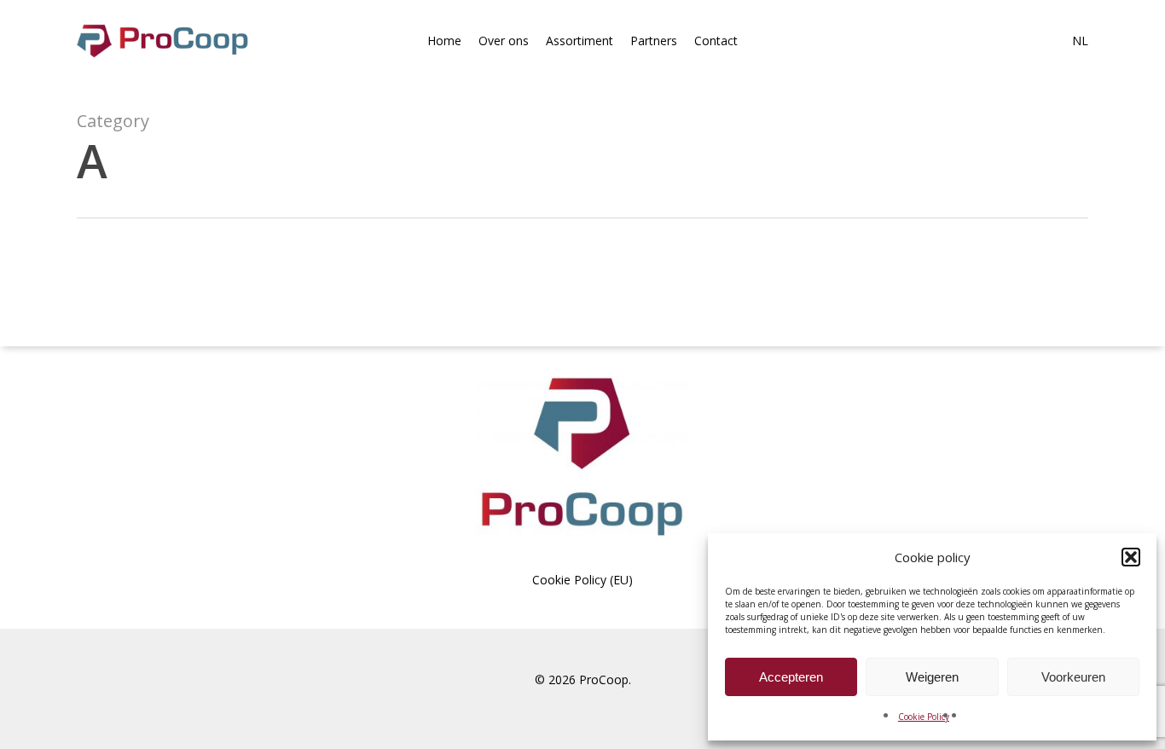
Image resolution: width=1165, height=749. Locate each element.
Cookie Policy (923, 717)
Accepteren (791, 677)
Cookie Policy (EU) (582, 580)
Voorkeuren (1073, 677)
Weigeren (932, 677)
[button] (1130, 557)
